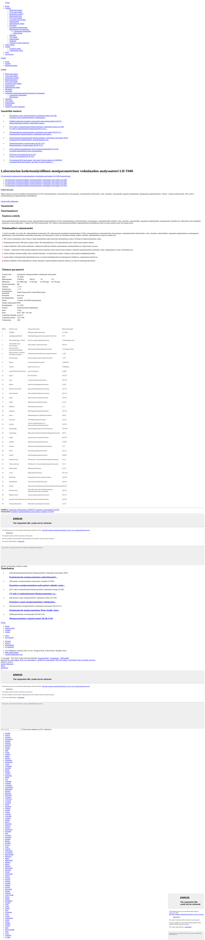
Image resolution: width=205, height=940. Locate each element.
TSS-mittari (13, 37)
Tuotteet (8, 8)
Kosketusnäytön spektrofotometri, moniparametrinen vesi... (29, 140)
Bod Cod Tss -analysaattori (10, 660)
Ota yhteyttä (9, 54)
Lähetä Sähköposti (7, 664)
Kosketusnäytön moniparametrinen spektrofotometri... (33, 577)
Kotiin (7, 6)
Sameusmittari (14, 22)
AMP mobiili (64, 658)
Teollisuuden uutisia (16, 50)
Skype (3, 666)
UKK (7, 52)
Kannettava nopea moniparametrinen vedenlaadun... (32, 602)
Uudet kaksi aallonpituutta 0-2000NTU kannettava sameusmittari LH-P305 (34, 510)
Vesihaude (12, 41)
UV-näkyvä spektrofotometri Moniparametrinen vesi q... (28, 129)
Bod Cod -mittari (61, 660)
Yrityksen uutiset (15, 49)
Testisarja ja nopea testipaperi (19, 43)
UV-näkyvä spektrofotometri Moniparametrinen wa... (32, 594)
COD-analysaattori (15, 12)
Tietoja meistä (9, 45)
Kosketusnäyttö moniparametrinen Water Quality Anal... (34, 610)
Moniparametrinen (15, 16)
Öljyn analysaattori (15, 18)
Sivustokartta (54, 658)
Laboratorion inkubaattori (22, 31)
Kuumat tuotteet (43, 658)
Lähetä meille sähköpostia (9, 201)
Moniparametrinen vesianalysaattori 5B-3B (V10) (26, 145)
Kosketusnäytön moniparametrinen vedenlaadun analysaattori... (30, 134)
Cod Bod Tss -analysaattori (45, 660)
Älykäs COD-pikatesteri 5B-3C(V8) (21, 156)
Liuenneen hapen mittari (17, 20)
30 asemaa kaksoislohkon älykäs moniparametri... (26, 151)
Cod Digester (72, 660)
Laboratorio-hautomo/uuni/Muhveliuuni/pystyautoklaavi (19, 28)
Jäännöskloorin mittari (16, 23)
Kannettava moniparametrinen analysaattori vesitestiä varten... (37, 585)
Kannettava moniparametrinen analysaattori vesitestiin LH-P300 (32, 512)
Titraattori (12, 35)
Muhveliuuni (18, 33)
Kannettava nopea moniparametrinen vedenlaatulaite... (27, 117)
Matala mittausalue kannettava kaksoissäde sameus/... (27, 123)
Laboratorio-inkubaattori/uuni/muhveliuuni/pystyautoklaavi (25, 93)
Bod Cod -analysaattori (28, 660)
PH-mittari (12, 25)
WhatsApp (4, 668)
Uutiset (7, 47)
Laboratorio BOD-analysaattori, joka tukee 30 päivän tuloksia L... (31, 162)
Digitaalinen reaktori (16, 14)
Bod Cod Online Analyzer (86, 660)
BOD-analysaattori (15, 10)
